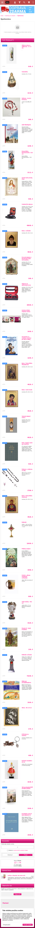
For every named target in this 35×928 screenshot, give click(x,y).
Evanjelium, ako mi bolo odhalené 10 (27, 814)
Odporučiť (17, 894)
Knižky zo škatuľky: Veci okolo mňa (16, 875)
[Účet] (15, 2)
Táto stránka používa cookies (12, 910)
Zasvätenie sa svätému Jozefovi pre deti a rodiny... (26, 338)
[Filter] (19, 2)
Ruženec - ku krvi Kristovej (26, 99)
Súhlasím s (18, 850)
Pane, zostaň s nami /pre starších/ (27, 443)
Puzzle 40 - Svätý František (26, 629)
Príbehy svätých (26, 548)
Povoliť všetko (28, 924)
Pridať (25, 855)
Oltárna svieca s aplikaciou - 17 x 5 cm (26, 47)
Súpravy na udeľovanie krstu (26, 284)
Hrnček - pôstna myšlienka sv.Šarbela (26, 577)
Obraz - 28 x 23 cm (27, 707)
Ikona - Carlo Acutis (27, 389)
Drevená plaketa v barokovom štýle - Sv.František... (26, 259)
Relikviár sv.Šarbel (27, 654)
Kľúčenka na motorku (25, 735)
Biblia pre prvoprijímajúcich (26, 682)
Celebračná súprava (27, 204)
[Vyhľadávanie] (24, 2)
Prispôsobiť (6, 924)
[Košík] (29, 2)
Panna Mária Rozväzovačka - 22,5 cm (27, 153)
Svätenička (25, 71)
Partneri (6, 903)
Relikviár (24, 522)
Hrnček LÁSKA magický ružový (26, 311)
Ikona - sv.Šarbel (26, 230)
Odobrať (10, 855)
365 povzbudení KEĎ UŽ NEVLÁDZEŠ (27, 788)
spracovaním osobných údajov (21, 850)
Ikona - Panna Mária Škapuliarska (27, 364)
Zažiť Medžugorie (26, 124)
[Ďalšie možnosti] (33, 2)
